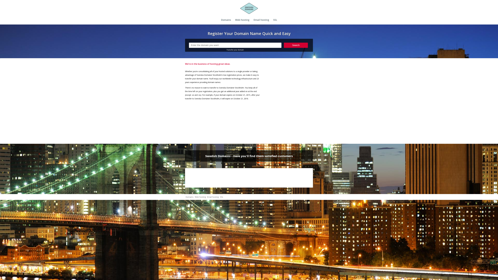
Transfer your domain (235, 50)
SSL (275, 19)
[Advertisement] (293, 101)
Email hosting (261, 19)
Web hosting (242, 19)
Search (296, 45)
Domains (226, 19)
